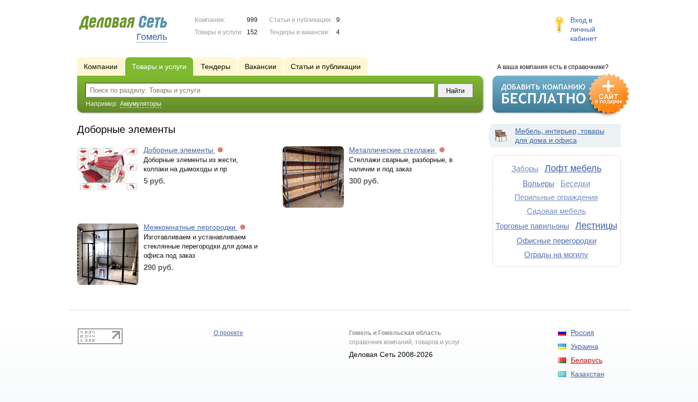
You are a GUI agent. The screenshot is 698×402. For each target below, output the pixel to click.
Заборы (525, 168)
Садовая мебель (556, 211)
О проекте (228, 333)
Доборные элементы (179, 150)
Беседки (575, 183)
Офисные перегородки (556, 240)
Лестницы (596, 225)
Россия (582, 332)
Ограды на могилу (556, 254)
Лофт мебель (573, 168)
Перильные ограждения (556, 197)
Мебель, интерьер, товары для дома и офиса (559, 135)
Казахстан (587, 374)
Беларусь (586, 360)
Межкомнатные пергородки (191, 227)
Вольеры (538, 183)
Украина (584, 346)
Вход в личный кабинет (583, 29)
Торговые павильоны (532, 225)
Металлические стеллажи (393, 150)
